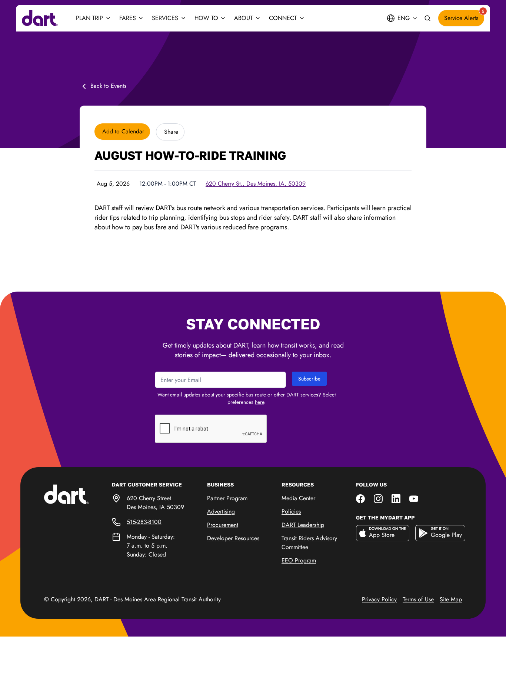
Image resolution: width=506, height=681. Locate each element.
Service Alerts (464, 16)
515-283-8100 (144, 522)
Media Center (298, 498)
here (259, 402)
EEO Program (299, 560)
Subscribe (309, 378)
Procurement (222, 525)
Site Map (451, 599)
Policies (291, 511)
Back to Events (108, 86)
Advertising (221, 511)
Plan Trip (89, 18)
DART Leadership (303, 525)
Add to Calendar (122, 131)
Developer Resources (233, 538)
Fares (127, 18)
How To (206, 18)
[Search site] (427, 18)
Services (165, 18)
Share (170, 131)
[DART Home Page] (78, 493)
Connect (283, 18)
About (243, 18)
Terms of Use (418, 599)
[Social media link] (360, 498)
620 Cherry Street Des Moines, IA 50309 (155, 502)
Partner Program (227, 498)
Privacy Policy (379, 599)
